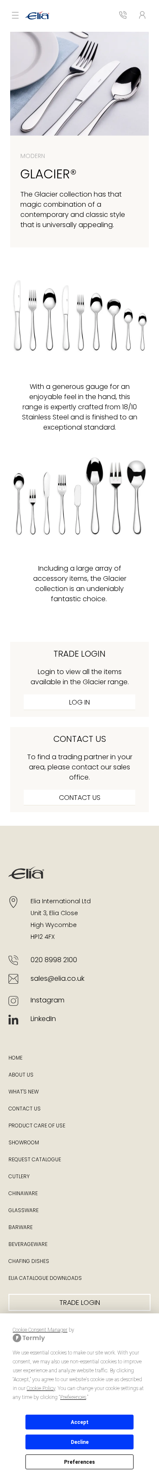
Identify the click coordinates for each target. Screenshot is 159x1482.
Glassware (23, 1210)
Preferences (79, 1462)
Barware (20, 1227)
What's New (23, 1092)
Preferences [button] (73, 1397)
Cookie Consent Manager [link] (40, 1330)
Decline (80, 1442)
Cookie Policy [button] (41, 1388)
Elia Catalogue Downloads (45, 1278)
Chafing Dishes (28, 1261)
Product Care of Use (36, 1126)
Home (15, 1058)
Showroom (23, 1143)
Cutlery (19, 1176)
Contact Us (24, 1109)
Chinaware (23, 1193)
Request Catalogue (34, 1160)
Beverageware (27, 1244)
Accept (80, 1422)
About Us (20, 1075)
